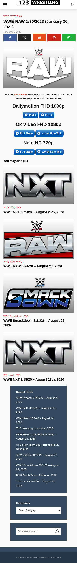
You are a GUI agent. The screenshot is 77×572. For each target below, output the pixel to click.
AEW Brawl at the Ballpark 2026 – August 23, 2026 (36, 436)
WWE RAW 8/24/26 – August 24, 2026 (32, 266)
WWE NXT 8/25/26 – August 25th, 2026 (33, 212)
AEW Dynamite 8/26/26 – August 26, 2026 (37, 399)
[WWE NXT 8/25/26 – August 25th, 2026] (38, 184)
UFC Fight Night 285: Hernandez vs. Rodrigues (37, 446)
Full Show (26, 133)
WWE (6, 16)
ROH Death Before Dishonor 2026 (36, 475)
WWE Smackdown (12, 316)
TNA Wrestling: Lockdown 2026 (34, 428)
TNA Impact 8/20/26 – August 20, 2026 (35, 483)
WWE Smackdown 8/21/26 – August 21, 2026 (34, 323)
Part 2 (49, 115)
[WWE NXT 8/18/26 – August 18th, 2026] (38, 352)
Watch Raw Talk (52, 133)
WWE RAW (16, 16)
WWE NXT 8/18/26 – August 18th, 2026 (33, 379)
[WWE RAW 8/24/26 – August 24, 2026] (38, 239)
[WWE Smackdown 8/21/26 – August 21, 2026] (38, 293)
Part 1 (32, 115)
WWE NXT (8, 207)
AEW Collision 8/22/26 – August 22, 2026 (37, 456)
